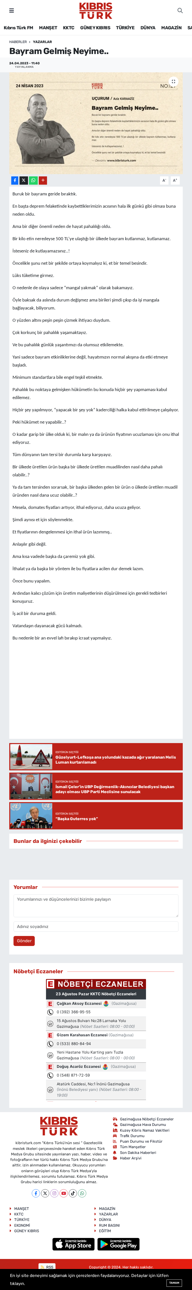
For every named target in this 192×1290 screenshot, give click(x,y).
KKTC (68, 28)
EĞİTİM (105, 1231)
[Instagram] (54, 1193)
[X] (45, 1193)
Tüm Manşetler (133, 1147)
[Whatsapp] (82, 1193)
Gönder (24, 940)
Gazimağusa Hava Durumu (143, 1124)
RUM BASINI (109, 1225)
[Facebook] (36, 1193)
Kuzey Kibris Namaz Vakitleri (145, 1130)
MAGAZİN (171, 28)
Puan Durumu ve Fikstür (141, 1141)
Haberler (18, 42)
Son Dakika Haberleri (138, 1152)
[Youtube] (64, 1193)
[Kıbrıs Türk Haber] (96, 10)
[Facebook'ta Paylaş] (14, 180)
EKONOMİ (22, 1225)
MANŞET (48, 28)
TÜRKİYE (125, 28)
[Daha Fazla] (43, 180)
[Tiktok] (73, 1193)
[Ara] (180, 11)
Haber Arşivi (131, 1158)
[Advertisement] (100, 864)
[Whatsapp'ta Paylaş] (33, 180)
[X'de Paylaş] (24, 180)
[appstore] (74, 1243)
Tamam (174, 1282)
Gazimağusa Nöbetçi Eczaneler (147, 1119)
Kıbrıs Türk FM (18, 28)
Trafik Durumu (132, 1136)
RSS (49, 1267)
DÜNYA (148, 28)
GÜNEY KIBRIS (95, 28)
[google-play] (118, 1243)
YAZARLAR (42, 42)
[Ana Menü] (11, 10)
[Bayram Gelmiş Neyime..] (96, 123)
